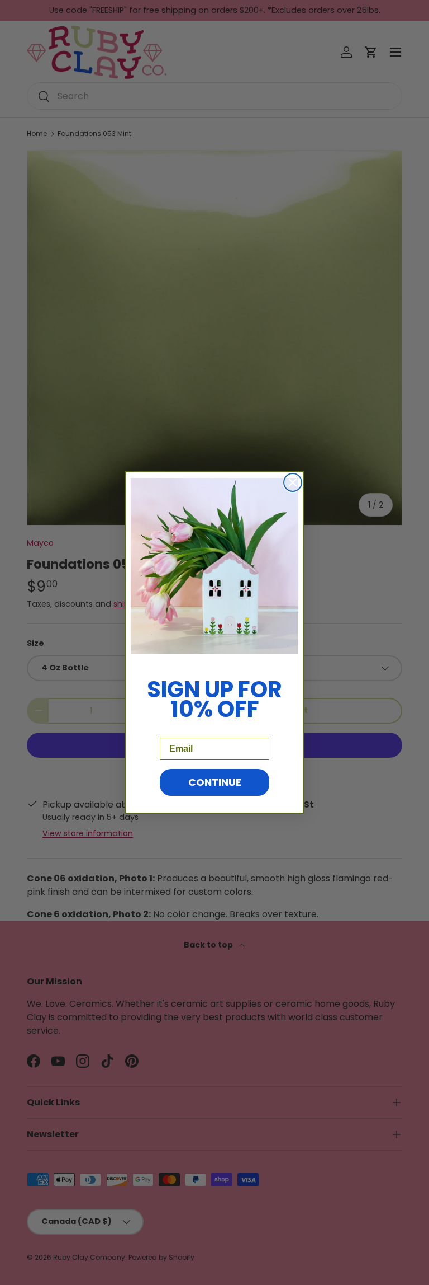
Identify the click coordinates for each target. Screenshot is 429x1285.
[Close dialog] (293, 482)
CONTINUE (214, 782)
